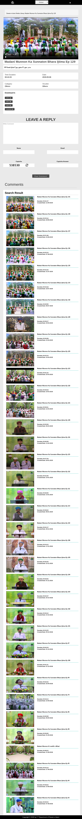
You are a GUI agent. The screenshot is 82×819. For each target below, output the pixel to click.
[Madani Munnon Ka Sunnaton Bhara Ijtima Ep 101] (20, 633)
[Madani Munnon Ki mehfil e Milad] (20, 753)
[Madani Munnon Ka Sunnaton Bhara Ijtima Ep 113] (20, 513)
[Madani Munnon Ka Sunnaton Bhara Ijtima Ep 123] (20, 376)
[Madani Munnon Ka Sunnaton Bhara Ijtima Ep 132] (20, 307)
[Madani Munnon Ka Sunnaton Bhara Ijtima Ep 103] (20, 599)
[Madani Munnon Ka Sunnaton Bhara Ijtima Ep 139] (20, 221)
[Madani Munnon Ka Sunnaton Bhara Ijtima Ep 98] (20, 736)
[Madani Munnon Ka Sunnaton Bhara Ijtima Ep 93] (20, 805)
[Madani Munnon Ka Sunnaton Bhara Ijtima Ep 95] (20, 771)
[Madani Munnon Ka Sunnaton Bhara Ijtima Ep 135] (20, 273)
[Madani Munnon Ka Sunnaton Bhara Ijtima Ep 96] (20, 719)
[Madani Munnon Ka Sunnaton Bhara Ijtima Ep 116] (20, 444)
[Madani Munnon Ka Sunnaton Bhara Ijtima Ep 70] (20, 702)
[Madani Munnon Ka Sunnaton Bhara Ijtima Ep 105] (20, 565)
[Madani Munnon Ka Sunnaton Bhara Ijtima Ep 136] (20, 255)
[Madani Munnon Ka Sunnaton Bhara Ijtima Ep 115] (20, 461)
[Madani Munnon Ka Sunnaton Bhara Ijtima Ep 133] (20, 290)
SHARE (9, 109)
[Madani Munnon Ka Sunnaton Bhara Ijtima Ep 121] (20, 410)
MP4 (8, 97)
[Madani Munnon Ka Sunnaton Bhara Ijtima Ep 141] (20, 204)
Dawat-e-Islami (11, 13)
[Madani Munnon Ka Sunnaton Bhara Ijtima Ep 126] (20, 341)
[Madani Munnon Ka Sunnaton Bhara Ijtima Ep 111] (20, 496)
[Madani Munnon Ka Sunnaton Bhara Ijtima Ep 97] (20, 650)
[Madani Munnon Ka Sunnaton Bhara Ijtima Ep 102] (20, 616)
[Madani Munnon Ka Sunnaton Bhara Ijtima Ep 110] (20, 530)
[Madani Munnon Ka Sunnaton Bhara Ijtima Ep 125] (20, 358)
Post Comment (40, 176)
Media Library (20, 13)
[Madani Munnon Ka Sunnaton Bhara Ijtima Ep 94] (20, 788)
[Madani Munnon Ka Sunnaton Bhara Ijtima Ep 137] (20, 238)
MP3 (8, 101)
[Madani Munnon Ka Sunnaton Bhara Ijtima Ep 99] (20, 685)
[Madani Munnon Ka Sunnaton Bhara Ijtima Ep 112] (20, 479)
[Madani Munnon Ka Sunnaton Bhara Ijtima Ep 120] (20, 427)
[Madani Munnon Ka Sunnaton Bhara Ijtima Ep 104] (20, 582)
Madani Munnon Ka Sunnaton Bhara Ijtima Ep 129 (40, 13)
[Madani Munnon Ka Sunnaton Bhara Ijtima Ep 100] (20, 667)
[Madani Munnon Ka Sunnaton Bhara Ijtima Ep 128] (20, 324)
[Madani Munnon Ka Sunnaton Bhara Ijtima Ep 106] (20, 547)
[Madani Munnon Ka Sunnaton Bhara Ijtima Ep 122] (20, 393)
